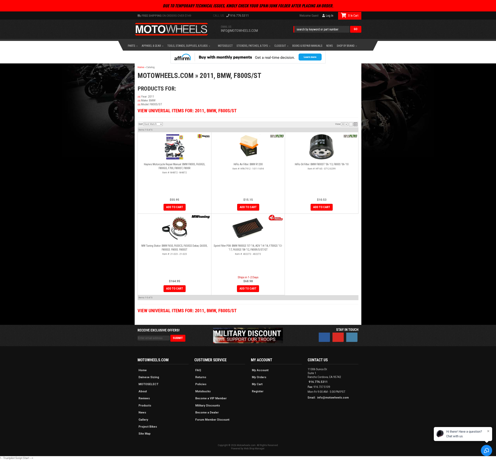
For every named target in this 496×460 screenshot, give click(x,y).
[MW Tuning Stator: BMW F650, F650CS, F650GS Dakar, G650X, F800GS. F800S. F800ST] (174, 228)
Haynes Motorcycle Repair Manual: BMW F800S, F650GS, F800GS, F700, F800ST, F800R (174, 166)
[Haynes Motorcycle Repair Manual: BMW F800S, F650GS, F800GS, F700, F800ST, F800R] (174, 146)
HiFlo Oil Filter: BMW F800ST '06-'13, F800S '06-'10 (322, 164)
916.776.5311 (318, 382)
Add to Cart (174, 207)
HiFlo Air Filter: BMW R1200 (248, 164)
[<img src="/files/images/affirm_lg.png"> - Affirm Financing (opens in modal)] (248, 57)
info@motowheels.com (239, 31)
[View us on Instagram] (351, 337)
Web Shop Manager (254, 448)
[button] (327, 29)
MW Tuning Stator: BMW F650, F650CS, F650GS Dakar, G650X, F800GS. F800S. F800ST (174, 247)
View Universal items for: (187, 110)
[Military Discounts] (248, 335)
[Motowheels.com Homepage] (174, 29)
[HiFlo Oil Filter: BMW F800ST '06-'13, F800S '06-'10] (321, 146)
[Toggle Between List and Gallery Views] (353, 124)
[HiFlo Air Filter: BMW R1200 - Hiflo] (277, 136)
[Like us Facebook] (324, 337)
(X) (139, 96)
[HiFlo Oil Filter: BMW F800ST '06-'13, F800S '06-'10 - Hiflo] (350, 136)
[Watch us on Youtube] (338, 337)
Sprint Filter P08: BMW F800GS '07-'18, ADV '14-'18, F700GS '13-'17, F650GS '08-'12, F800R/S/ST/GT (248, 247)
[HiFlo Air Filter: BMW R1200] (248, 146)
